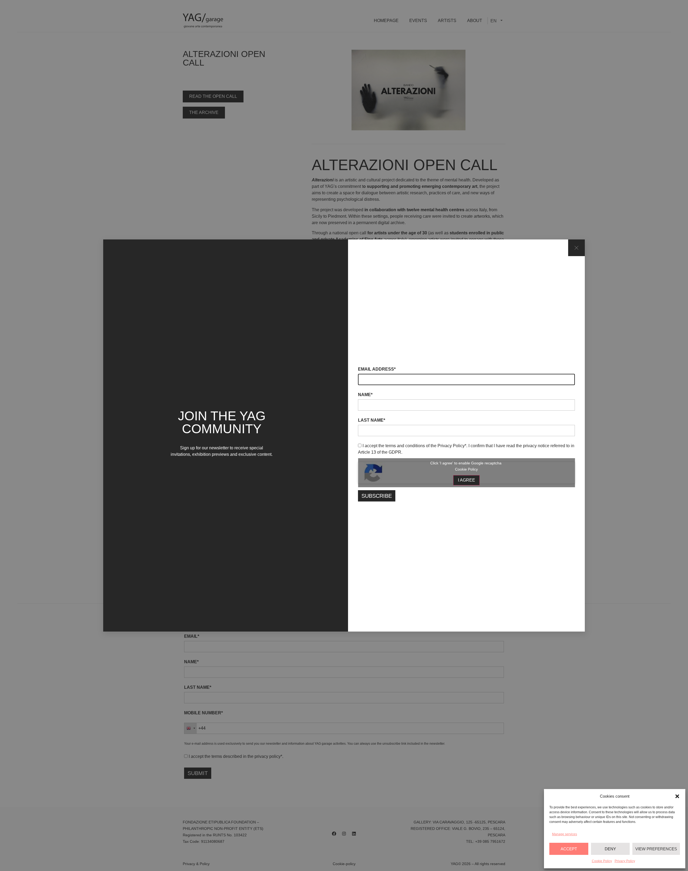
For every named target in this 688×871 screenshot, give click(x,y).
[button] (677, 796)
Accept (569, 849)
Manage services (564, 834)
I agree (466, 480)
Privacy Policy (625, 861)
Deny (610, 849)
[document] (344, 435)
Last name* (371, 420)
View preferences (656, 849)
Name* (365, 395)
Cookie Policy (602, 861)
